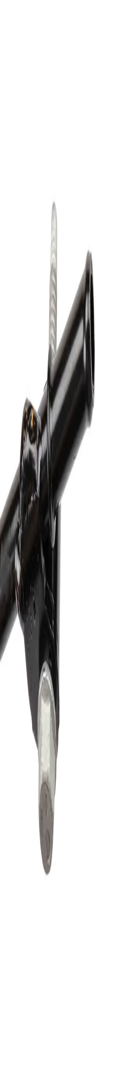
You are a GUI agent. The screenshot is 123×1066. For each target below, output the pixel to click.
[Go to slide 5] (7, 518)
